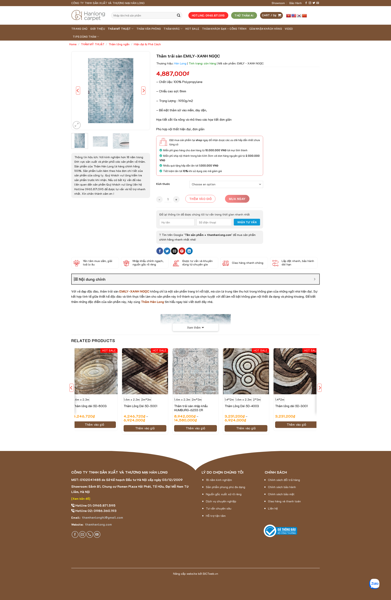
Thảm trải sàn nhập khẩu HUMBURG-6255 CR (191, 408)
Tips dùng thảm (84, 36)
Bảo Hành (295, 3)
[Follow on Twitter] (314, 3)
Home (73, 44)
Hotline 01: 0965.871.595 (95, 505)
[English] (293, 16)
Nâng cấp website (185, 574)
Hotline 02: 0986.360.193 (95, 510)
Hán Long (180, 63)
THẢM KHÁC (172, 28)
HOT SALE (192, 28)
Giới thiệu (97, 28)
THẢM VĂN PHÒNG (148, 28)
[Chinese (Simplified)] (304, 16)
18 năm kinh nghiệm (219, 480)
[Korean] (299, 16)
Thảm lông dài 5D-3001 (291, 406)
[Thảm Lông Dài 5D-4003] (246, 371)
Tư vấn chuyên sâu (218, 508)
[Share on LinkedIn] (189, 251)
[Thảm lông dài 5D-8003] (94, 371)
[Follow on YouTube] (97, 534)
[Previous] (78, 90)
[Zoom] (77, 125)
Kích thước (163, 183)
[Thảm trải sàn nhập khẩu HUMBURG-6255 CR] (195, 371)
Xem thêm (194, 327)
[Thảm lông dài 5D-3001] (296, 371)
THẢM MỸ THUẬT (119, 28)
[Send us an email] (317, 3)
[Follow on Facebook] (306, 3)
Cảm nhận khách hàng (265, 28)
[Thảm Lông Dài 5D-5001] (145, 371)
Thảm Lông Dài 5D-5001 (140, 406)
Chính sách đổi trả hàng (284, 480)
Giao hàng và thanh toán (284, 501)
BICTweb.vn (210, 574)
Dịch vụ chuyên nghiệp (221, 501)
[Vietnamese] (288, 16)
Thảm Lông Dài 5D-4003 (242, 406)
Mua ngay (237, 199)
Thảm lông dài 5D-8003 (90, 406)
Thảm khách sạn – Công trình (224, 28)
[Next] (143, 90)
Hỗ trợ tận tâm (216, 516)
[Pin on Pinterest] (182, 251)
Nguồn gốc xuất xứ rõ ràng (224, 494)
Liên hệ (273, 508)
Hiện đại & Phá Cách (147, 44)
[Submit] (178, 15)
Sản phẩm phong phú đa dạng (225, 487)
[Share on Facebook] (159, 251)
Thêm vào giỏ (200, 199)
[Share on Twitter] (167, 251)
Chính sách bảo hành (282, 487)
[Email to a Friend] (174, 251)
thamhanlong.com (98, 524)
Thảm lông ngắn (119, 44)
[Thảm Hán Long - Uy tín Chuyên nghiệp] (88, 15)
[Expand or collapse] (314, 279)
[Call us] (89, 534)
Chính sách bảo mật (281, 494)
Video (289, 28)
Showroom (278, 3)
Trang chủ (79, 28)
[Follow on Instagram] (310, 3)
